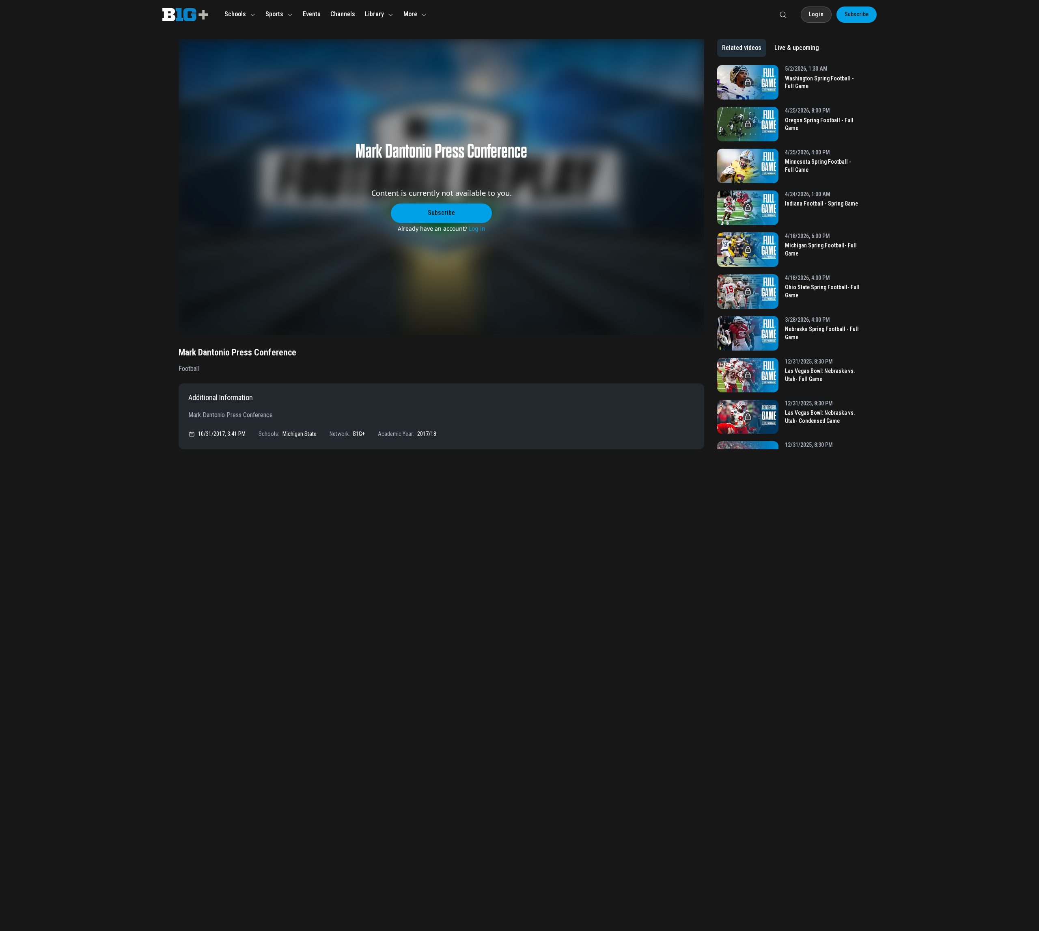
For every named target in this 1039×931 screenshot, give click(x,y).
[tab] (741, 48)
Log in (477, 228)
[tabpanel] (788, 257)
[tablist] (770, 48)
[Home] (185, 14)
